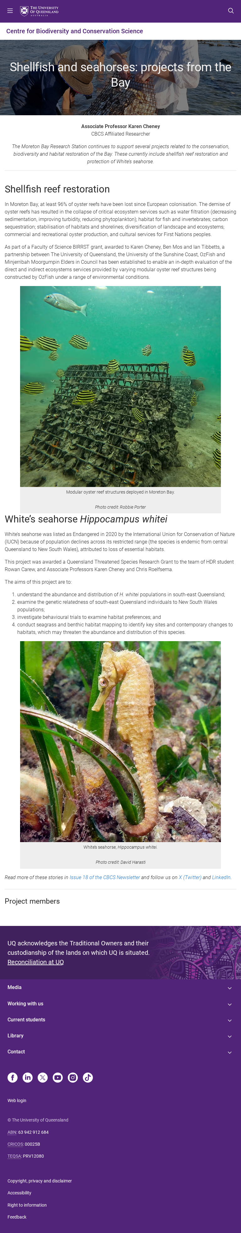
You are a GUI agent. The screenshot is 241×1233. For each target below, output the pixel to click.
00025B (32, 1144)
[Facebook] (13, 1078)
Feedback (17, 1216)
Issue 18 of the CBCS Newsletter (105, 877)
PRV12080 (33, 1156)
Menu (10, 11)
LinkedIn (221, 877)
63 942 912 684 (33, 1132)
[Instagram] (73, 1078)
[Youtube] (58, 1078)
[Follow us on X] (43, 1078)
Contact (16, 1052)
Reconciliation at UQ (36, 962)
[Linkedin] (28, 1078)
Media (15, 987)
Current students (26, 1020)
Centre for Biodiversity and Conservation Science (74, 31)
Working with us (25, 1004)
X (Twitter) (190, 877)
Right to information (27, 1205)
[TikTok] (88, 1078)
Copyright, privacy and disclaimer (40, 1180)
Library (16, 1036)
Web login (17, 1100)
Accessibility (19, 1192)
